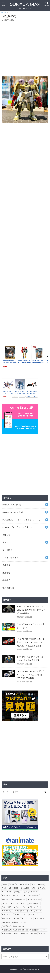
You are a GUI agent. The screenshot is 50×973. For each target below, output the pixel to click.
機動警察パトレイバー (39, 930)
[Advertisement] (25, 49)
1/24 (5, 884)
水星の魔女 (7, 934)
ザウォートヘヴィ (19, 899)
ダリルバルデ (35, 903)
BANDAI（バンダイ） (12, 505)
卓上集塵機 (40, 918)
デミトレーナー (34, 907)
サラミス (7, 899)
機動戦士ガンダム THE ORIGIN (14, 926)
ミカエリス (7, 918)
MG (5, 888)
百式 (16, 934)
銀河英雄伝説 (8, 588)
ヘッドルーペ (37, 911)
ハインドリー (8, 911)
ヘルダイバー (8, 915)
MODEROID (14, 888)
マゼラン (34, 915)
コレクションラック (32, 896)
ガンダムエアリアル (31, 892)
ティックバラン (20, 907)
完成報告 (6, 573)
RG (34, 888)
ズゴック (15, 903)
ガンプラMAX (24, 969)
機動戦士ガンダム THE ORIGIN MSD (16, 930)
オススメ (18, 892)
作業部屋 (6, 565)
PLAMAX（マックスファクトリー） (18, 527)
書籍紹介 (6, 580)
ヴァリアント (28, 918)
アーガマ (42, 888)
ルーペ (17, 918)
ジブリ (6, 903)
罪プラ (43, 934)
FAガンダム (25, 884)
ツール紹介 (7, 550)
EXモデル (14, 884)
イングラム (7, 892)
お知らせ (6, 535)
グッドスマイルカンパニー (12, 896)
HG (34, 884)
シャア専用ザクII (35, 899)
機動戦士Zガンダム (20, 922)
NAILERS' (25, 888)
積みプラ (25, 934)
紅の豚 (34, 934)
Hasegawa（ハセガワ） (13, 512)
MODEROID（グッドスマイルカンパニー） (21, 520)
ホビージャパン (22, 915)
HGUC (41, 884)
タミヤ (5, 542)
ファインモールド (10, 558)
